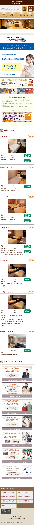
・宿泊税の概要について (17, 111)
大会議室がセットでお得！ (17, 446)
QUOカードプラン (6, 505)
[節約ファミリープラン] (17, 394)
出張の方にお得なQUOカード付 (17, 478)
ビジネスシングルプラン (7, 492)
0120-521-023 (18, 516)
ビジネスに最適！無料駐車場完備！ (17, 380)
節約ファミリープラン (23, 492)
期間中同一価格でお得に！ (17, 429)
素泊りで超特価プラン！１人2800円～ (17, 413)
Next (32, 30)
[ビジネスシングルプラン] (17, 378)
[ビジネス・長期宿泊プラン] (17, 427)
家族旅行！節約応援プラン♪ (17, 396)
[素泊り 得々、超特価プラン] (17, 411)
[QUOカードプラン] (17, 476)
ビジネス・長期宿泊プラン (24, 496)
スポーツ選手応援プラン (24, 501)
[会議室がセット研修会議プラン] (17, 443)
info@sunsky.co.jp (19, 518)
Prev (2, 30)
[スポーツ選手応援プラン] (17, 460)
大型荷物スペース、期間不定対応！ (17, 462)
